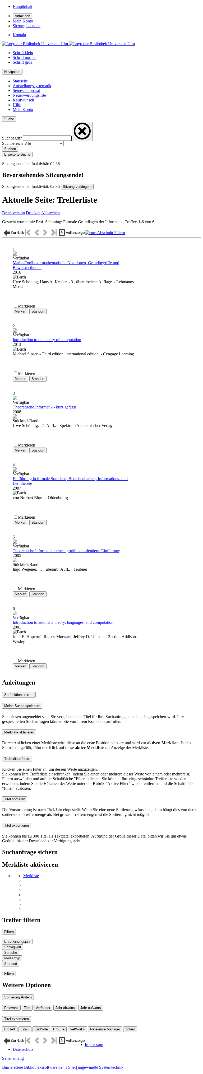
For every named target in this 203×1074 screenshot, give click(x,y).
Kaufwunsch (23, 100)
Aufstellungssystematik (32, 85)
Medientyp (12, 958)
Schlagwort (12, 947)
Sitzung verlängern (77, 187)
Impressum (94, 1044)
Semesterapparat (26, 90)
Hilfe (17, 105)
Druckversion (13, 213)
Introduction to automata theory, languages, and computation (63, 622)
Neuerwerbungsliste (29, 95)
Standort (10, 964)
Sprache (10, 953)
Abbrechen (50, 213)
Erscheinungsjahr (17, 941)
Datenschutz (23, 1049)
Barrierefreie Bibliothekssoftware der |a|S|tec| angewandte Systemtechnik (62, 1067)
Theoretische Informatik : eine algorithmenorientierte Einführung (66, 550)
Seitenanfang (13, 1058)
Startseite (20, 81)
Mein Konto (23, 109)
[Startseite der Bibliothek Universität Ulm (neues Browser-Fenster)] (68, 43)
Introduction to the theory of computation (47, 339)
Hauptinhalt (22, 6)
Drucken (33, 213)
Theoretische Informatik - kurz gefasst (44, 407)
